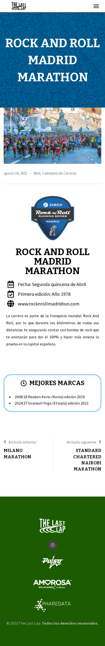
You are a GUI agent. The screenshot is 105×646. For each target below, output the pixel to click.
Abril (37, 173)
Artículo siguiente (81, 442)
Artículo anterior (23, 442)
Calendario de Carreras (59, 173)
